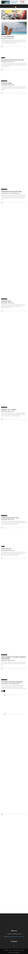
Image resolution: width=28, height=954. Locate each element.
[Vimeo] (14, 945)
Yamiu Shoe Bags (6, 83)
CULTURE (3, 57)
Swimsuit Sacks (6, 301)
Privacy (10, 950)
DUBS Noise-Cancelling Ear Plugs (11, 191)
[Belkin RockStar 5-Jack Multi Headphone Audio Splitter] (14, 606)
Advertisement (16, 950)
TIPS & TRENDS (4, 80)
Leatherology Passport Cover (10, 518)
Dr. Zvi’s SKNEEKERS (7, 36)
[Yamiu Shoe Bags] (14, 75)
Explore (3, 34)
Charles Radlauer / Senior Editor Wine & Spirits (10, 193)
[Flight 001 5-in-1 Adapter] (14, 359)
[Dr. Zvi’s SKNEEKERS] (14, 28)
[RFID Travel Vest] (14, 537)
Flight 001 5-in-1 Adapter (8, 409)
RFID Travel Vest (6, 548)
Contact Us (22, 950)
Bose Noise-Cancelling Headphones (12, 682)
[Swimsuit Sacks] (14, 251)
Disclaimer (6, 950)
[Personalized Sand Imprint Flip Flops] (14, 52)
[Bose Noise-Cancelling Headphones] (14, 674)
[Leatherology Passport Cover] (14, 467)
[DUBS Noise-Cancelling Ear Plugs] (14, 141)
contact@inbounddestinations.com (16, 936)
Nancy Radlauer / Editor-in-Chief (7, 38)
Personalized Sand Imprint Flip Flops (12, 60)
